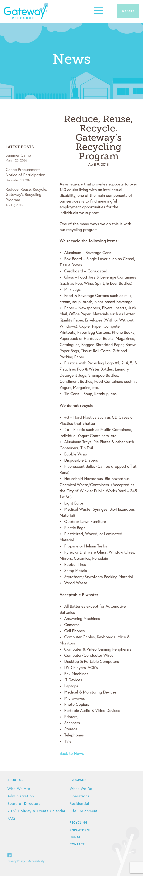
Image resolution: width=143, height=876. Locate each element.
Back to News (72, 753)
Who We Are (18, 788)
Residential (79, 803)
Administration (20, 796)
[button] (98, 10)
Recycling (78, 822)
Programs (78, 780)
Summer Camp (18, 155)
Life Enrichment (84, 810)
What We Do (81, 788)
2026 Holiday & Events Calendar (36, 810)
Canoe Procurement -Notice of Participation (25, 172)
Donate (128, 11)
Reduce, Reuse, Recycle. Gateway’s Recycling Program (26, 194)
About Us (15, 780)
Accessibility (36, 861)
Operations (79, 796)
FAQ (11, 818)
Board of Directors (24, 803)
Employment (80, 830)
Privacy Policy (16, 861)
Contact (77, 844)
